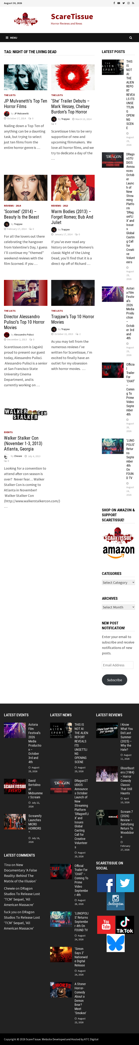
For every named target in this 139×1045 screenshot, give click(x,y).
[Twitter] (124, 2)
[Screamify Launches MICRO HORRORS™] (15, 816)
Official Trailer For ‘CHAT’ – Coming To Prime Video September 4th (130, 389)
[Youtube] (119, 2)
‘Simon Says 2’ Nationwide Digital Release (81, 957)
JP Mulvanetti (21, 113)
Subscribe (114, 680)
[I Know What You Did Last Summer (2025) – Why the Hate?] (107, 725)
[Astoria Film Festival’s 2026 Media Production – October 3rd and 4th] (113, 289)
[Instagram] (129, 2)
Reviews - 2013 (59, 205)
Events (8, 432)
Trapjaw (65, 119)
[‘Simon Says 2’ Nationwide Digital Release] (61, 949)
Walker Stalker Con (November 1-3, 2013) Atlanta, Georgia (23, 443)
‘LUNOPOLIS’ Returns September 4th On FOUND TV (130, 459)
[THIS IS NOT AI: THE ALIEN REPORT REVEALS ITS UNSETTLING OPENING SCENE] (113, 62)
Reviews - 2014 (12, 205)
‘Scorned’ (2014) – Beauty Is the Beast (21, 214)
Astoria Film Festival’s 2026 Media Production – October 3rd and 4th (130, 313)
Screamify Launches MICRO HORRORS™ (35, 824)
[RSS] (133, 2)
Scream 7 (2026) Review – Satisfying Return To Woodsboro (127, 824)
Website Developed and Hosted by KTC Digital (70, 1039)
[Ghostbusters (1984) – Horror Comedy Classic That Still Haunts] (107, 769)
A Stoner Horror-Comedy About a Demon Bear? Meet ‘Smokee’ (80, 998)
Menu (13, 37)
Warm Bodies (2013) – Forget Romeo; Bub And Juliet (72, 217)
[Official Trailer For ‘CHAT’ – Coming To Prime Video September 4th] (113, 365)
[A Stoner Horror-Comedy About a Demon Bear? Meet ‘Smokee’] (61, 984)
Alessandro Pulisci (24, 334)
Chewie (18, 456)
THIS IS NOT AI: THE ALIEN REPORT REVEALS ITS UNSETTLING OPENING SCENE (130, 95)
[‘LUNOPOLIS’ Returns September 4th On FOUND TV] (113, 441)
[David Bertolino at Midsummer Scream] (15, 781)
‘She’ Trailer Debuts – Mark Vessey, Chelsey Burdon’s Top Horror (70, 106)
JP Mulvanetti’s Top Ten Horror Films (25, 103)
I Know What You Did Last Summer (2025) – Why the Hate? (127, 737)
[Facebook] (115, 2)
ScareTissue (72, 16)
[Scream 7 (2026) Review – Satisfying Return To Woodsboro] (107, 812)
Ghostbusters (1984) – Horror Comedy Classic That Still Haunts (127, 780)
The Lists (10, 95)
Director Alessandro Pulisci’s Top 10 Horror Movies (24, 322)
